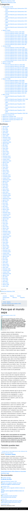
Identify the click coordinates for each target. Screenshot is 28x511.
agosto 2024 (6, 162)
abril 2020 (5, 244)
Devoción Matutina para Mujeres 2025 (16, 91)
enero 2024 (5, 173)
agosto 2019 (6, 256)
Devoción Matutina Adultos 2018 (14, 32)
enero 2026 (5, 135)
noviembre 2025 (7, 139)
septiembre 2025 (7, 142)
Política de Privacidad (14, 508)
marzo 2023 (6, 189)
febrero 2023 (6, 190)
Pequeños (22, 297)
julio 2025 (5, 145)
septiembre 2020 (7, 236)
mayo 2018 (5, 280)
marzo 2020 (6, 245)
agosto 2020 (6, 237)
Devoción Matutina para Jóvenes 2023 (16, 55)
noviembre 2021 (7, 214)
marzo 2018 (5, 283)
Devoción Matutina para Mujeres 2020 (16, 85)
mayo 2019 (5, 261)
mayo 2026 (5, 131)
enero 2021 (5, 229)
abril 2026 (5, 132)
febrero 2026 (6, 134)
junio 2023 (5, 184)
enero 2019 (5, 267)
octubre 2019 (6, 253)
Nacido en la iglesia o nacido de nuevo (10, 484)
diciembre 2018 (6, 269)
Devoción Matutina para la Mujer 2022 (16, 83)
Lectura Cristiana (8, 61)
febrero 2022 (6, 209)
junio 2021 (5, 222)
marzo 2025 (6, 151)
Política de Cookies (22, 508)
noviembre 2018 (7, 270)
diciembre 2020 (6, 231)
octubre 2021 (6, 215)
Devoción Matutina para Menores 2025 (16, 75)
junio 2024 (5, 165)
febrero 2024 (6, 172)
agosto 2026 (6, 126)
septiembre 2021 (7, 217)
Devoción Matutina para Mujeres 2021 (16, 86)
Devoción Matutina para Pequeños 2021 (16, 99)
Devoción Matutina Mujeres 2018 (14, 80)
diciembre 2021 (6, 212)
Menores (7, 63)
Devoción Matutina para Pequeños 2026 (16, 113)
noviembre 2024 (7, 157)
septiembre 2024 (7, 161)
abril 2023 (5, 187)
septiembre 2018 (7, 273)
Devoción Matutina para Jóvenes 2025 (16, 58)
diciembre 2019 (6, 250)
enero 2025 (5, 154)
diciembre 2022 (6, 193)
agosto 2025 (6, 143)
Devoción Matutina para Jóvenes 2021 (16, 52)
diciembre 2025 (6, 137)
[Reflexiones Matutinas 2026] (7, 0)
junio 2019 (5, 259)
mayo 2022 (5, 204)
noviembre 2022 (7, 195)
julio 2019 (5, 258)
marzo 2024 (6, 170)
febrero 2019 (6, 265)
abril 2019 (5, 262)
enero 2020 (5, 248)
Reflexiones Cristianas (9, 116)
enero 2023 (5, 192)
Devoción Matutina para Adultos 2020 (16, 35)
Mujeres (6, 79)
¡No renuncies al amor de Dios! (8, 497)
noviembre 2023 (7, 176)
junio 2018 (5, 278)
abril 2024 (5, 168)
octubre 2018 (6, 272)
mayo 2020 (5, 242)
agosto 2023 (6, 181)
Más (4, 299)
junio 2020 (5, 240)
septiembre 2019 (7, 255)
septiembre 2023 (7, 179)
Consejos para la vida (6, 451)
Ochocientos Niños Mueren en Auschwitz (13, 471)
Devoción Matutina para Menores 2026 (16, 77)
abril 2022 (5, 206)
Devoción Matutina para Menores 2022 (16, 71)
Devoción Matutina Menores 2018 (15, 64)
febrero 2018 (6, 284)
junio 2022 (5, 203)
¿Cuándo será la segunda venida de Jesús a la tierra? (12, 491)
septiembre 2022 (7, 198)
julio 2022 (5, 201)
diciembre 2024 (6, 156)
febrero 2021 (6, 228)
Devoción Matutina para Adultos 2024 (16, 41)
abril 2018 (5, 281)
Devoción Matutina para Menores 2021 (16, 69)
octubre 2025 (6, 140)
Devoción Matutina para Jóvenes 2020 (16, 50)
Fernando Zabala (4, 315)
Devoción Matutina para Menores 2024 (16, 74)
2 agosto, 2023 (4, 494)
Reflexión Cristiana (8, 115)
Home (4, 302)
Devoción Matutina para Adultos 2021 (16, 36)
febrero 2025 (6, 153)
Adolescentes (8, 7)
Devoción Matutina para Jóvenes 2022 (16, 53)
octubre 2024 (6, 159)
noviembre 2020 (7, 233)
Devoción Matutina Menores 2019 (15, 66)
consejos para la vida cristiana (17, 451)
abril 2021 (5, 225)
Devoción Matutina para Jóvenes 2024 (16, 57)
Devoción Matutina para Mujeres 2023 (16, 88)
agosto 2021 (6, 218)
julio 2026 (5, 128)
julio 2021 (5, 220)
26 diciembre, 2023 (5, 486)
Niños (6, 94)
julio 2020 (5, 239)
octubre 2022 (6, 197)
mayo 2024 (5, 167)
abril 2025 (5, 150)
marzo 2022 (6, 208)
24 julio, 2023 (4, 499)
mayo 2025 (5, 148)
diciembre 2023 (6, 175)
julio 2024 (5, 164)
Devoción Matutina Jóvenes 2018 (15, 47)
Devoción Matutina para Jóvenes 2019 (16, 49)
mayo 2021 (5, 223)
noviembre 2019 (7, 251)
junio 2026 (5, 129)
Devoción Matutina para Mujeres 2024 (16, 89)
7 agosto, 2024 (13, 481)
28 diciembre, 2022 (5, 504)
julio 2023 (5, 182)
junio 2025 (5, 146)
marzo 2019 (5, 264)
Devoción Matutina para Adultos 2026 (16, 44)
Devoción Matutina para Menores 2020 (16, 68)
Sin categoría (7, 121)
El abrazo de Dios (6, 479)
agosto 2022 (6, 200)
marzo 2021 (5, 226)
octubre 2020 (6, 234)
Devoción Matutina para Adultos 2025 (16, 43)
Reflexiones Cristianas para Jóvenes (13, 118)
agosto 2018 (6, 275)
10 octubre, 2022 (11, 315)
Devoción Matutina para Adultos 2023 (16, 39)
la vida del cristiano (9, 452)
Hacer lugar (5, 473)
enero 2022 (5, 211)
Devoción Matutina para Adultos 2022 (16, 38)
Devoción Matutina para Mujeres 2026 (16, 93)
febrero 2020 (6, 247)
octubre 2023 (6, 178)
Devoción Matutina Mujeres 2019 (14, 82)
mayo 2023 (5, 186)
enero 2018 (5, 286)
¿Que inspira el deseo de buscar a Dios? (11, 502)
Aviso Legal (6, 508)
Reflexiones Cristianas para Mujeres (12, 119)
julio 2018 (5, 276)
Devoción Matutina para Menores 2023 (16, 72)
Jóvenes (7, 46)
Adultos (6, 30)
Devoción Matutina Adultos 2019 (14, 33)
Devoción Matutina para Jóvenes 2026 (16, 60)
